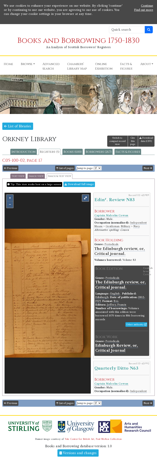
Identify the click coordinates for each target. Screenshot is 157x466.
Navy (136, 226)
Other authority (135, 324)
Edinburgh (102, 297)
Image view (36, 176)
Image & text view (59, 176)
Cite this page (132, 141)
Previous (11, 168)
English (115, 293)
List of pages (66, 168)
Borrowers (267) (98, 152)
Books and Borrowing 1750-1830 (78, 41)
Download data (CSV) (147, 139)
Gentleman (112, 226)
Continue (147, 5)
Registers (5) (49, 152)
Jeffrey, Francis (116, 304)
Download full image (80, 184)
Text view (18, 176)
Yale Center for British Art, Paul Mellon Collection (93, 439)
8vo (116, 301)
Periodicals (111, 244)
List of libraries (19, 126)
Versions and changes (79, 453)
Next (147, 168)
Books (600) (73, 152)
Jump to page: (85, 168)
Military (125, 226)
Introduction (23, 152)
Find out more (143, 10)
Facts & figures (128, 152)
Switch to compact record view (117, 141)
